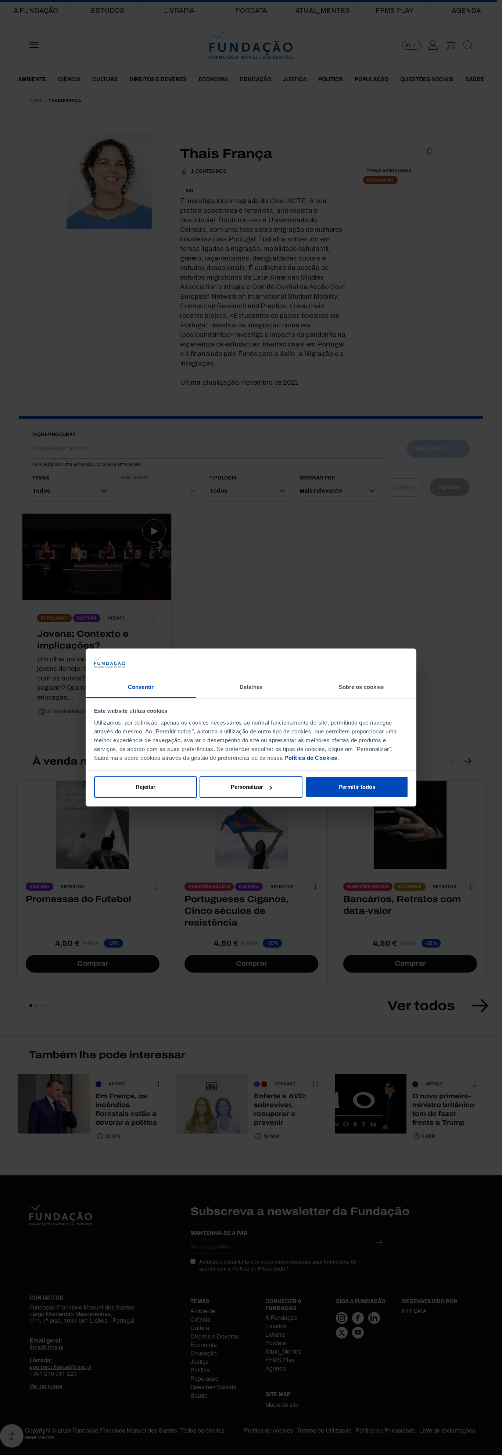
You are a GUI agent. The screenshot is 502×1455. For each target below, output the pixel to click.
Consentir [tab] (141, 687)
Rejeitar (145, 787)
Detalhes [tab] (251, 687)
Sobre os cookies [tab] (361, 687)
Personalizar (247, 787)
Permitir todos (356, 787)
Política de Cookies (310, 758)
